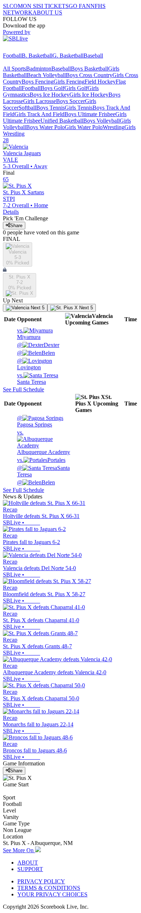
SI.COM (13, 6)
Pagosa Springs (34, 421)
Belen (36, 353)
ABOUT (27, 862)
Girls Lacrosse (39, 101)
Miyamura (28, 333)
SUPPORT (30, 869)
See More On (19, 850)
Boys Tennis (50, 108)
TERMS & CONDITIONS (48, 888)
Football (12, 55)
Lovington (29, 364)
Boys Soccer (70, 101)
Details (11, 212)
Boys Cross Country (89, 75)
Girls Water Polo (84, 127)
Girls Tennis (79, 108)
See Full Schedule (23, 389)
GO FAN (79, 6)
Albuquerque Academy (43, 442)
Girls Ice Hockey (88, 95)
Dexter (38, 345)
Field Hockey (100, 81)
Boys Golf (52, 88)
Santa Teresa (31, 378)
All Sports (14, 68)
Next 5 (36, 307)
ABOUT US (47, 12)
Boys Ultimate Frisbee (89, 114)
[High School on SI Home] (31, 49)
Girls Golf (75, 88)
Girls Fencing (69, 81)
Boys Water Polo (45, 127)
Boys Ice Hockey (49, 95)
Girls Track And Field (39, 114)
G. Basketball (68, 55)
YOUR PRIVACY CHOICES (52, 894)
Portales (41, 460)
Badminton (38, 68)
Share (16, 225)
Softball (27, 108)
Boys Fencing (38, 81)
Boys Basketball (89, 68)
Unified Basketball (61, 121)
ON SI (30, 6)
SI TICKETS (53, 6)
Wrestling (113, 127)
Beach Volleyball (46, 75)
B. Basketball (37, 55)
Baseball (93, 55)
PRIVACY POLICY (41, 881)
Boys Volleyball (101, 121)
